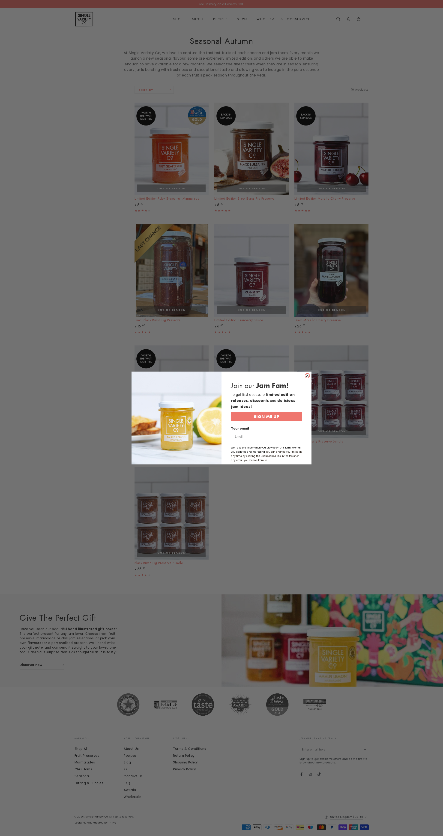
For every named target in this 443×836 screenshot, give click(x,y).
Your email (240, 428)
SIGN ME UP (266, 416)
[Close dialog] (307, 375)
